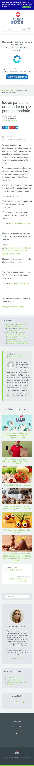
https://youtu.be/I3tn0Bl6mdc (13, 306)
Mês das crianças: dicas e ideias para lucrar (17, 531)
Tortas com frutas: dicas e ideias (18, 343)
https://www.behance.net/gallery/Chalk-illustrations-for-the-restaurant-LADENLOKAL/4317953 (16, 251)
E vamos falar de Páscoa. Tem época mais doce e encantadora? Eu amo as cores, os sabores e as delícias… (17, 556)
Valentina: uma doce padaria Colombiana (18, 579)
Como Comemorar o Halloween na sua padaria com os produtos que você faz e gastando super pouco (17, 435)
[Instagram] (16, 702)
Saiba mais (16, 659)
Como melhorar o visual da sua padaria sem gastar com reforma (17, 507)
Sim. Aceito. (27, 7)
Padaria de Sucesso (8, 757)
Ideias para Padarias (10, 120)
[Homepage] (17, 18)
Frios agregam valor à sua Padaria (17, 484)
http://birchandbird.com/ (20, 283)
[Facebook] (9, 702)
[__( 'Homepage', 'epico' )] (17, 752)
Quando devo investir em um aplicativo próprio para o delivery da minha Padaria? (17, 461)
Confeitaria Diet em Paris (14, 569)
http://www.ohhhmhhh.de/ (20, 223)
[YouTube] (24, 702)
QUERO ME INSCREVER (17, 77)
